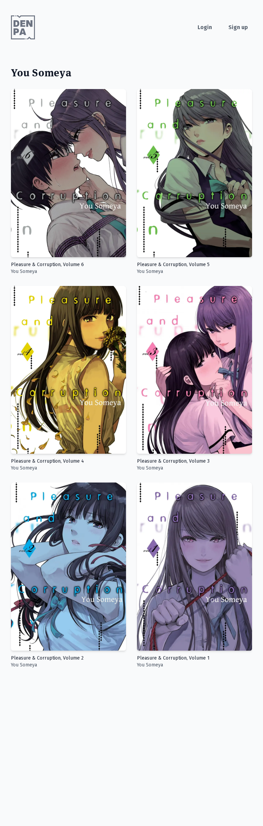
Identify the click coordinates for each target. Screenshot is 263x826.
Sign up (238, 27)
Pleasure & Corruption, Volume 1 (173, 658)
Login (205, 27)
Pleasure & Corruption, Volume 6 (47, 264)
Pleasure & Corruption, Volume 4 (47, 461)
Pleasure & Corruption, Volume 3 (173, 461)
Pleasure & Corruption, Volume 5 (173, 264)
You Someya (24, 271)
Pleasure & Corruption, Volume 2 (47, 658)
